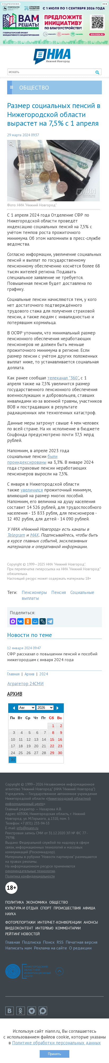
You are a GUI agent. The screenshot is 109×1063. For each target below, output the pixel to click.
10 (13, 739)
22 (52, 746)
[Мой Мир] (35, 621)
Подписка (31, 942)
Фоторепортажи (20, 922)
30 (60, 753)
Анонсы (91, 922)
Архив (29, 673)
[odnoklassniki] (22, 1013)
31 (13, 760)
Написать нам (18, 947)
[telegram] (33, 1013)
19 (28, 746)
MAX (34, 535)
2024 (43, 673)
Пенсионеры (34, 592)
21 (44, 746)
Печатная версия (81, 942)
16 (60, 739)
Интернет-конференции (59, 922)
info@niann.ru (27, 828)
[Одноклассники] (28, 621)
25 (21, 753)
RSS (60, 942)
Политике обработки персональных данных (56, 1043)
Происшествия (67, 908)
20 (36, 746)
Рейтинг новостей (22, 934)
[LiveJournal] (42, 621)
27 (36, 753)
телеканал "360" (63, 378)
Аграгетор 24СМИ (25, 683)
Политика (14, 902)
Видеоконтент (19, 928)
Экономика (36, 902)
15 (52, 739)
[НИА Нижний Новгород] (51, 63)
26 (28, 753)
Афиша (89, 908)
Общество (58, 902)
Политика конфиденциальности (30, 876)
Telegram (16, 535)
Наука (10, 913)
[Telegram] (50, 621)
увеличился (32, 490)
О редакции (80, 947)
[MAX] (13, 621)
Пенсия (58, 592)
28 (44, 753)
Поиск (48, 942)
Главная (13, 673)
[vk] (10, 1013)
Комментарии (68, 928)
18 (21, 746)
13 (36, 739)
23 (60, 746)
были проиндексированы (32, 459)
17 (13, 746)
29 (52, 753)
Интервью (44, 928)
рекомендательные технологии (30, 871)
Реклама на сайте (50, 947)
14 (44, 739)
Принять (54, 1054)
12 (28, 739)
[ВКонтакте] (20, 621)
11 (21, 739)
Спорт (46, 908)
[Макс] (44, 1013)
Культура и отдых (21, 908)
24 (13, 753)
